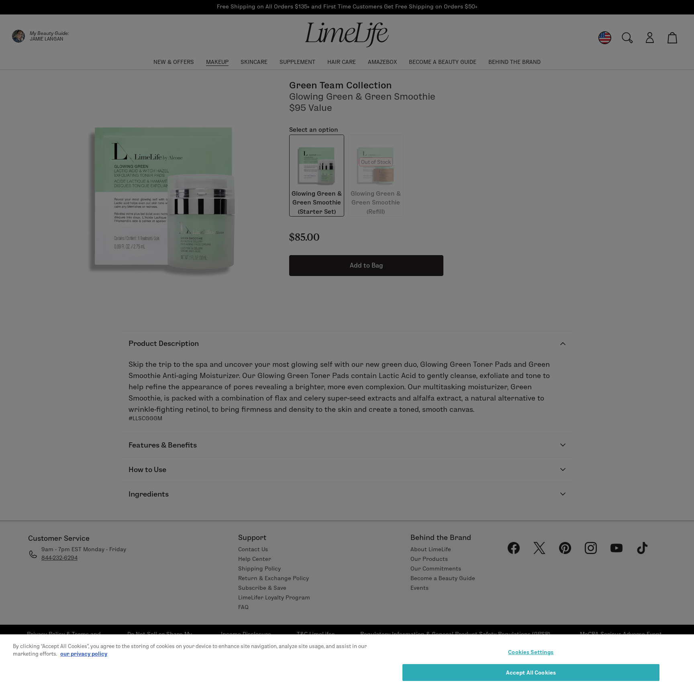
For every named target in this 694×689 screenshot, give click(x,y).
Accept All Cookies (531, 672)
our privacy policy (83, 653)
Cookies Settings (530, 652)
